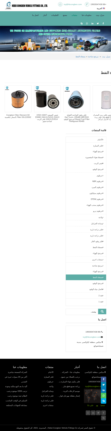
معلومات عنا (87, 15)
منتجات (74, 15)
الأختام (100, 140)
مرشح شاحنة (93, 56)
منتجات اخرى (97, 260)
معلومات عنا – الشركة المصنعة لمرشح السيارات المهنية (70, 373)
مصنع (65, 15)
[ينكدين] (92, 23)
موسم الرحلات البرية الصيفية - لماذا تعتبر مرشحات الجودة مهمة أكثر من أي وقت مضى (69, 392)
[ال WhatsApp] (87, 23)
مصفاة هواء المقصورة (94, 157)
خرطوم (100, 176)
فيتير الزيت (98, 163)
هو (97, 405)
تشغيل (103, 405)
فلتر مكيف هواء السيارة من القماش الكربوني (69, 382)
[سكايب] (81, 23)
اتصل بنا (35, 15)
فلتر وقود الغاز (97, 241)
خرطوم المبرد (97, 187)
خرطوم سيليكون (96, 193)
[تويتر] (97, 23)
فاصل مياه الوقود (96, 289)
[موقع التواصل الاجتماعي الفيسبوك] (103, 23)
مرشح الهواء (98, 151)
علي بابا (90, 405)
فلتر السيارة (98, 146)
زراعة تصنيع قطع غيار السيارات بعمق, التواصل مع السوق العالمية (69, 387)
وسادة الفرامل (97, 223)
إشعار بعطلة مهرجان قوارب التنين (69, 396)
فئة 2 (101, 296)
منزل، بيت (100, 15)
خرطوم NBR (97, 181)
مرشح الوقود (97, 169)
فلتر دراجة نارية (96, 229)
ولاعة (101, 217)
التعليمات (54, 15)
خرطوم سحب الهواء (95, 205)
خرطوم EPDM (97, 199)
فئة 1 (101, 302)
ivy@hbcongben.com (73, 4)
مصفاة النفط (81, 56)
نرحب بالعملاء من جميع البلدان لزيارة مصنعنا (70, 377)
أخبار (45, 15)
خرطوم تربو (98, 211)
